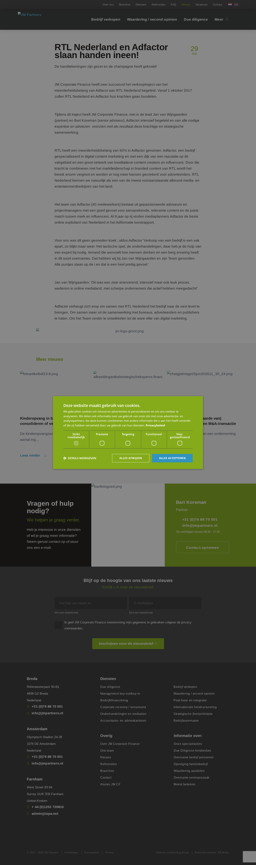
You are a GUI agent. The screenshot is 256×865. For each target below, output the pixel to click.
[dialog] (128, 432)
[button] (79, 458)
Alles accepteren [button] (172, 458)
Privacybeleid (155, 425)
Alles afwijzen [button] (130, 458)
